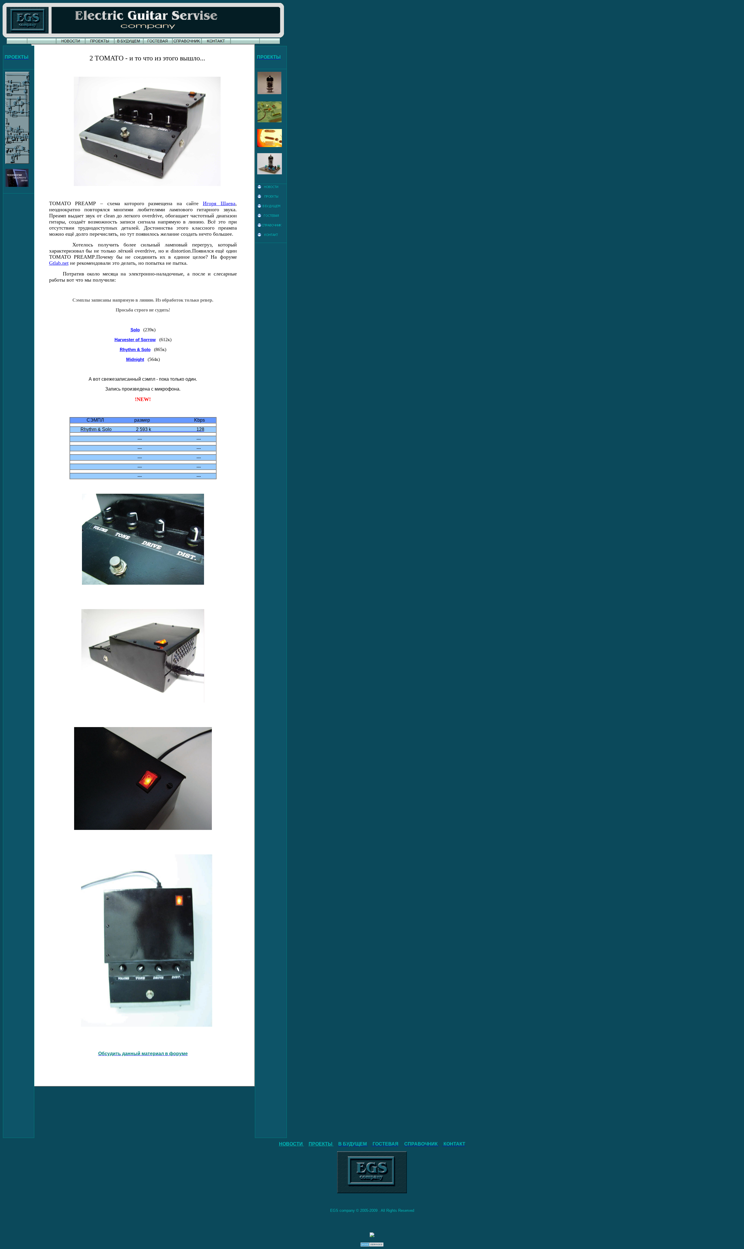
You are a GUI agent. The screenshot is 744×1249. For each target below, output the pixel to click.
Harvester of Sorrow (135, 339)
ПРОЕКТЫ (321, 1143)
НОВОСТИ (291, 1143)
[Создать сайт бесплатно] (372, 1245)
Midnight (135, 359)
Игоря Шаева (219, 203)
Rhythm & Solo (135, 349)
